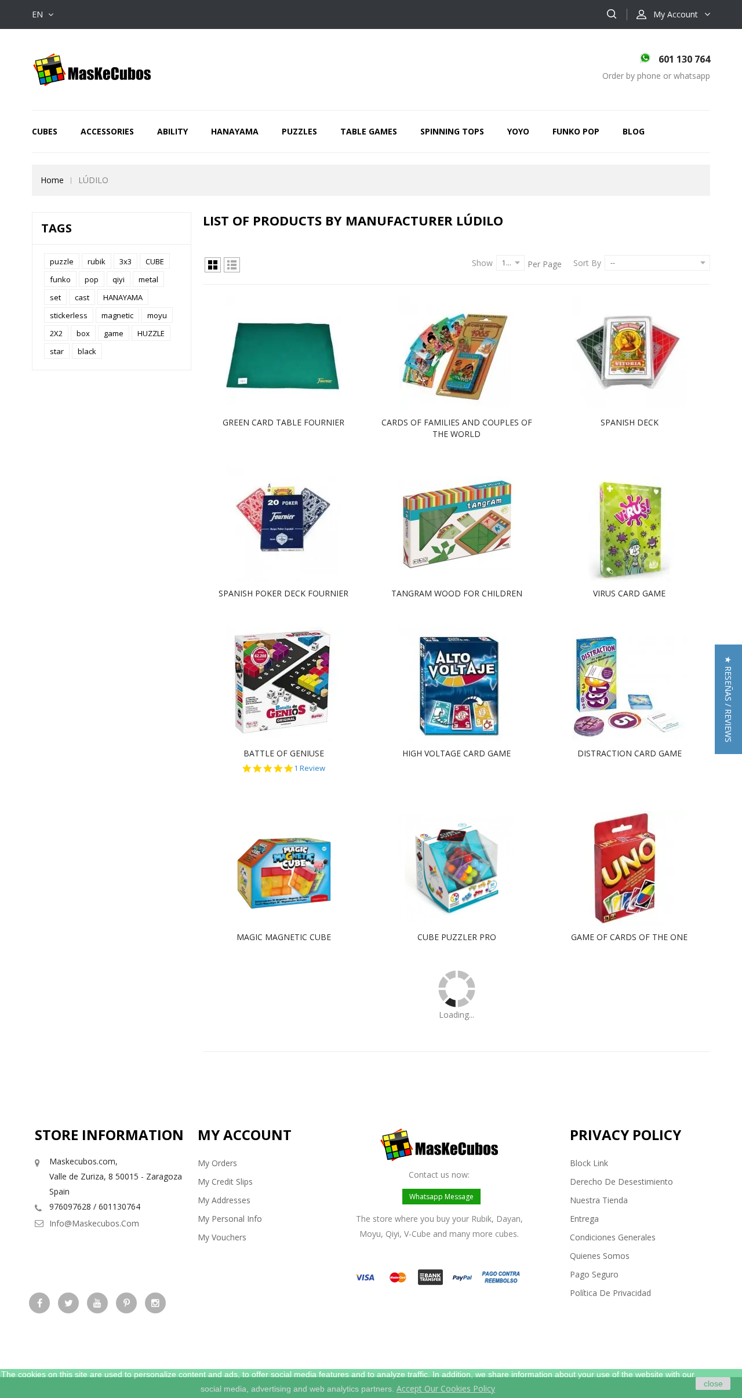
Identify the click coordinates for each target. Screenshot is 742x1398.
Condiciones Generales (613, 1237)
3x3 (125, 261)
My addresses (224, 1200)
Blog (634, 131)
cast (82, 297)
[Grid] (213, 265)
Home (52, 179)
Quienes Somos (600, 1255)
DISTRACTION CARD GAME (629, 753)
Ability (172, 131)
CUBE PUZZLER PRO (456, 936)
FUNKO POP (575, 131)
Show (482, 262)
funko (60, 279)
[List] (232, 265)
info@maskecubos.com (94, 1223)
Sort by (587, 262)
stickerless (69, 315)
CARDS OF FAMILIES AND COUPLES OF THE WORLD (456, 428)
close (713, 1383)
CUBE (155, 261)
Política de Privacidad (610, 1292)
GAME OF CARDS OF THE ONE (629, 936)
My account (245, 1134)
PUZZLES (299, 131)
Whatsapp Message (441, 1197)
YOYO (518, 131)
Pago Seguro (594, 1274)
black (87, 351)
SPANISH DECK (630, 422)
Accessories (107, 131)
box (83, 333)
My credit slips (225, 1181)
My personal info (230, 1218)
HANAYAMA (235, 131)
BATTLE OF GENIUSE (283, 753)
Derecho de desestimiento (621, 1181)
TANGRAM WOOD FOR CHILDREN (456, 593)
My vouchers (222, 1237)
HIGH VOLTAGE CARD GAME (456, 753)
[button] (728, 699)
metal (148, 279)
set (55, 297)
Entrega (584, 1218)
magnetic (117, 315)
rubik (97, 261)
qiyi (118, 279)
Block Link (589, 1162)
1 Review (309, 768)
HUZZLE (151, 333)
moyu (157, 315)
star (57, 351)
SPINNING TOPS (452, 131)
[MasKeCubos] (92, 68)
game (113, 333)
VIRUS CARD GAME (629, 593)
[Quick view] (295, 353)
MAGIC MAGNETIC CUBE (284, 936)
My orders (217, 1162)
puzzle (62, 261)
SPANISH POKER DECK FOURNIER (283, 593)
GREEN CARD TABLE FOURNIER (283, 422)
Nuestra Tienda (599, 1200)
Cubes (44, 131)
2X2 (56, 333)
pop (92, 279)
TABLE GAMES (368, 131)
